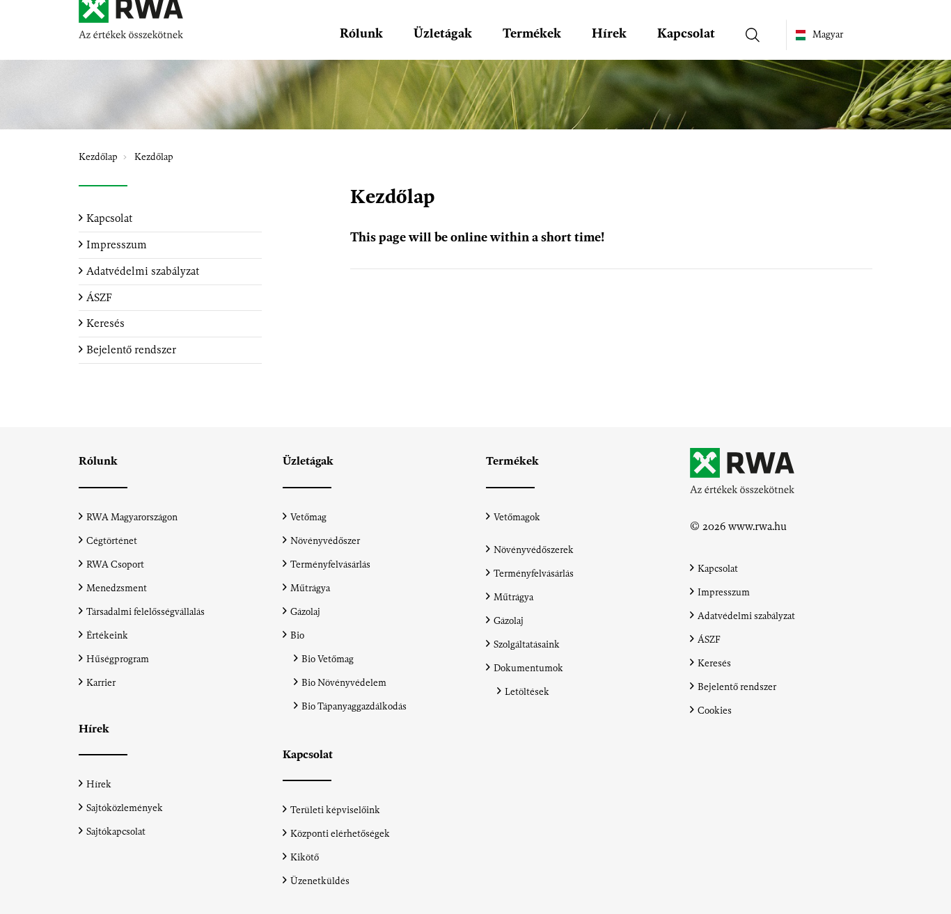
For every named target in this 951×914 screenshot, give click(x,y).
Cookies (715, 710)
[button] (361, 37)
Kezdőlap (98, 157)
